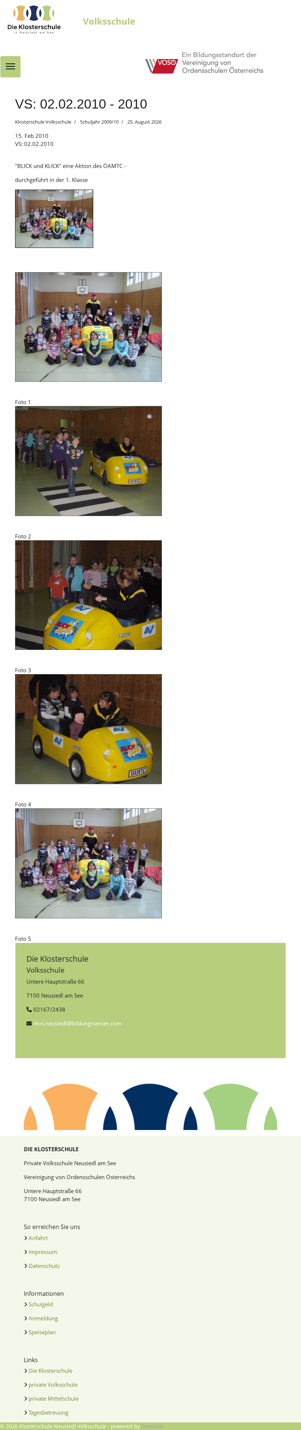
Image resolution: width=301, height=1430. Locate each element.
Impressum (43, 1251)
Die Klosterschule (50, 1370)
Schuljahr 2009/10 (99, 121)
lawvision (152, 1426)
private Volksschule (53, 1384)
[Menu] (10, 67)
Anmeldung (43, 1318)
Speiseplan (42, 1332)
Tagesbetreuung (48, 1412)
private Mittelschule (54, 1398)
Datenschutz (44, 1265)
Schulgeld (41, 1304)
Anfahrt (38, 1237)
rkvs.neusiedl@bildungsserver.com (77, 1023)
